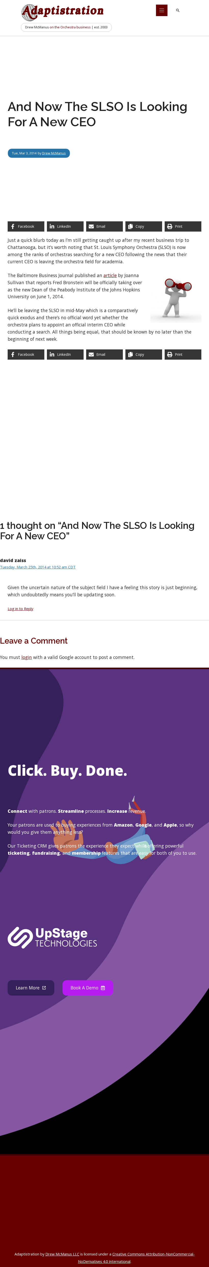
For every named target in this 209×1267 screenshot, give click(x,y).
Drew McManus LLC (62, 1254)
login (26, 657)
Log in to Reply (20, 608)
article (110, 275)
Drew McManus (54, 153)
